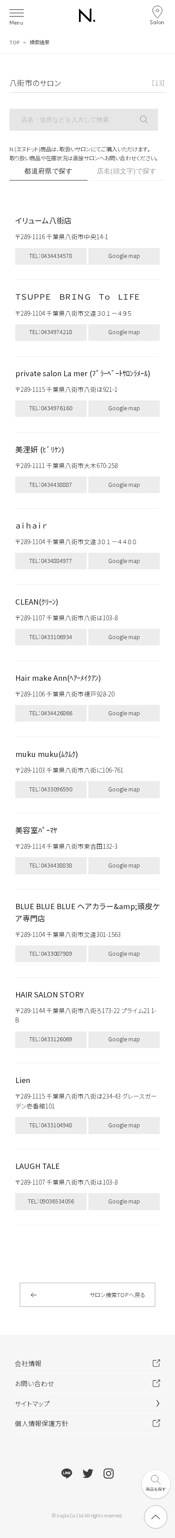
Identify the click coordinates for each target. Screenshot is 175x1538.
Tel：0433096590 (50, 789)
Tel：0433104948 (50, 1125)
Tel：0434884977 (50, 561)
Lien (22, 1079)
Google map (124, 256)
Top (14, 42)
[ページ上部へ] (155, 1517)
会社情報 (28, 1363)
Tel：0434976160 (50, 408)
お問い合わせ (34, 1383)
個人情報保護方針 (42, 1423)
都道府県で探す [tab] (48, 171)
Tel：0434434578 (50, 256)
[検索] (149, 120)
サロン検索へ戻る (117, 1295)
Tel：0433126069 (50, 1039)
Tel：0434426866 (50, 713)
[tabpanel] (87, 715)
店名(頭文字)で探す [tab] (127, 171)
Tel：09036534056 (51, 1201)
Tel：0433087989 (50, 953)
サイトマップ (32, 1403)
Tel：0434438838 (50, 865)
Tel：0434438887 (50, 485)
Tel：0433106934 (50, 637)
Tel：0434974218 (50, 332)
